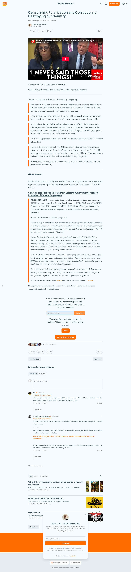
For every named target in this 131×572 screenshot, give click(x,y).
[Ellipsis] (101, 392)
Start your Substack (60, 563)
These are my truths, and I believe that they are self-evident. (49, 501)
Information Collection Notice (65, 550)
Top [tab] (30, 476)
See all (32, 527)
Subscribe (114, 4)
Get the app (75, 563)
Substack (55, 568)
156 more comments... (35, 466)
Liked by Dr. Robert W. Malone (43, 395)
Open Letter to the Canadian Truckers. (46, 498)
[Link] (25, 174)
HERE (59, 280)
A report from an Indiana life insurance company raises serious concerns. (54, 487)
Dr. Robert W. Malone (40, 24)
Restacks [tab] (42, 374)
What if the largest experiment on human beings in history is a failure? (55, 483)
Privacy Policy (81, 550)
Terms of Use (75, 548)
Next (96, 359)
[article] (65, 487)
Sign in (124, 4)
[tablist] (37, 374)
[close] (85, 514)
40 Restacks (53, 344)
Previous (36, 359)
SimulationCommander (41, 416)
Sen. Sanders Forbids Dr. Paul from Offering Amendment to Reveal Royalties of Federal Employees (63, 194)
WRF (34, 393)
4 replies (38, 457)
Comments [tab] (33, 374)
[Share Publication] (106, 4)
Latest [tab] (36, 476)
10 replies (38, 409)
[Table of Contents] (2, 286)
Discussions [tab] (44, 476)
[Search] (101, 4)
